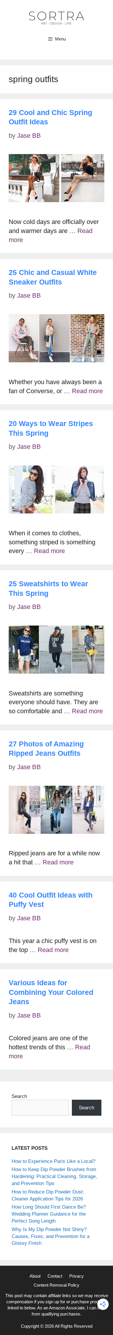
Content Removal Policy (56, 1285)
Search (19, 1096)
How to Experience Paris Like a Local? (53, 1161)
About (35, 1276)
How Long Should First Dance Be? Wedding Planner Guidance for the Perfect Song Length (49, 1214)
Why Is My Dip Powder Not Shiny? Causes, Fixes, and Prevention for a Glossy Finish (51, 1236)
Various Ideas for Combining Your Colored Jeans (51, 992)
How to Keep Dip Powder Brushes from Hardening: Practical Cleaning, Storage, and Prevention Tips (54, 1176)
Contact (55, 1276)
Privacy (76, 1276)
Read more (87, 391)
